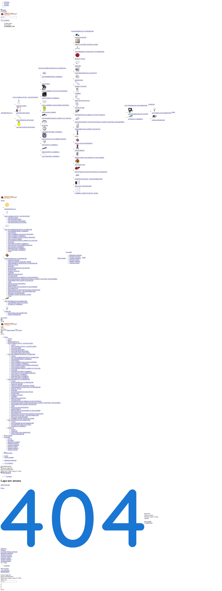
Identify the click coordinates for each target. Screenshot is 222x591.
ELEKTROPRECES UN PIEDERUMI (22, 382)
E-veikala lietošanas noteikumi (9, 551)
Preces (9, 340)
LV (2, 11)
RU (6, 11)
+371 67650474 (5, 20)
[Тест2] (1, 19)
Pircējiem (3, 550)
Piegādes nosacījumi (6, 555)
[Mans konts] (2, 320)
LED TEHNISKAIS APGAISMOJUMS (22, 423)
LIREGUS (4, 548)
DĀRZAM (14, 431)
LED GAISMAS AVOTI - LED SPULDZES (23, 346)
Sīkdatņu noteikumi (6, 559)
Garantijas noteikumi (6, 556)
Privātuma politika (6, 558)
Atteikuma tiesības (6, 561)
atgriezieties (149, 523)
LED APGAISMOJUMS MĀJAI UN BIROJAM (25, 357)
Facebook (9, 476)
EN (4, 11)
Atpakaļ (10, 338)
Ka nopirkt (11, 440)
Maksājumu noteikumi (7, 553)
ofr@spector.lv (6, 472)
